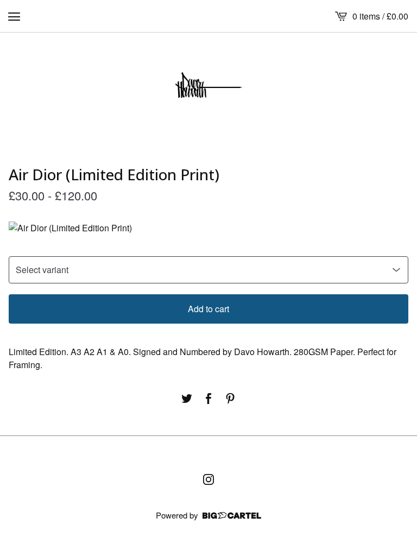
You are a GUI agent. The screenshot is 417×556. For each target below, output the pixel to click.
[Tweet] (186, 398)
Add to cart (208, 308)
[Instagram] (208, 479)
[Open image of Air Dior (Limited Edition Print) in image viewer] (208, 228)
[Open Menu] (14, 16)
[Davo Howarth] (208, 88)
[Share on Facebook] (208, 398)
